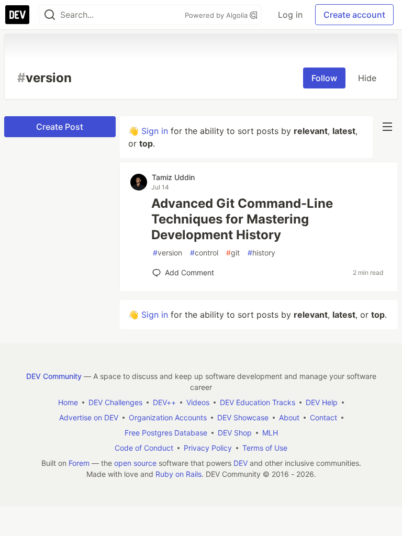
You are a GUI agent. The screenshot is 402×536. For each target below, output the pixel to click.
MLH (270, 432)
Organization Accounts (168, 417)
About (289, 417)
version (167, 252)
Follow (324, 78)
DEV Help (322, 402)
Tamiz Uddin (173, 177)
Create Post (59, 126)
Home (68, 402)
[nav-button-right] (387, 126)
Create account (354, 14)
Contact (323, 417)
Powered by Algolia (217, 15)
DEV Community (54, 376)
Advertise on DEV (88, 417)
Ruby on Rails (178, 474)
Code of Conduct (144, 447)
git (233, 252)
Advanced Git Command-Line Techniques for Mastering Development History (242, 219)
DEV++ (164, 402)
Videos (197, 402)
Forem (79, 463)
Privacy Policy (208, 447)
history (261, 252)
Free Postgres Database (166, 432)
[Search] (49, 15)
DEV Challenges (115, 402)
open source (135, 463)
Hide (367, 78)
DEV (240, 463)
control (204, 252)
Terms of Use (264, 447)
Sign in (154, 131)
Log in (290, 14)
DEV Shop (235, 432)
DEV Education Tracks (257, 402)
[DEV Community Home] (17, 14)
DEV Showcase (243, 417)
